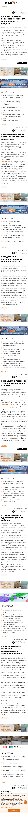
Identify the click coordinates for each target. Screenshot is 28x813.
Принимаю (14, 810)
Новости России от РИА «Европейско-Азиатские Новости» (10, 3)
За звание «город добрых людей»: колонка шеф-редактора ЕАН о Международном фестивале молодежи (14, 365)
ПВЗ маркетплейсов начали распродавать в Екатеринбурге (12, 119)
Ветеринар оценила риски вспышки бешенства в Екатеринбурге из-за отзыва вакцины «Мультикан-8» (14, 115)
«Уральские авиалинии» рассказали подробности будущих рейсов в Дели (14, 627)
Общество (4, 59)
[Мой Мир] (24, 63)
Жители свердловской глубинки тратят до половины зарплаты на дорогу (13, 97)
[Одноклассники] (20, 63)
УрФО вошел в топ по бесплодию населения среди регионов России (13, 242)
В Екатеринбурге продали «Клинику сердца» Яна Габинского (14, 488)
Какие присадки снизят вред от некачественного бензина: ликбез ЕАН (14, 226)
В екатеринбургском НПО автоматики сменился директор (14, 500)
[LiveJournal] (26, 63)
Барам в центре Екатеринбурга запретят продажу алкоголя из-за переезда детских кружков (13, 109)
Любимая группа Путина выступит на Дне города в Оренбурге (14, 496)
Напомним (4, 161)
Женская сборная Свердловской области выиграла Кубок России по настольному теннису (13, 343)
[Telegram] (22, 63)
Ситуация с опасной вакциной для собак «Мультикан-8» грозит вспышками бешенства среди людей (14, 237)
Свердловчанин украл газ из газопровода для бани (11, 222)
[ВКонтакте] (18, 63)
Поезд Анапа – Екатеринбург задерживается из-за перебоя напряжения (12, 103)
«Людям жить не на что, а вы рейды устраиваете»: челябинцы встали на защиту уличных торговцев (14, 758)
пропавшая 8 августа (7, 404)
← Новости (4, 6)
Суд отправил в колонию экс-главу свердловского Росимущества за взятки (13, 611)
